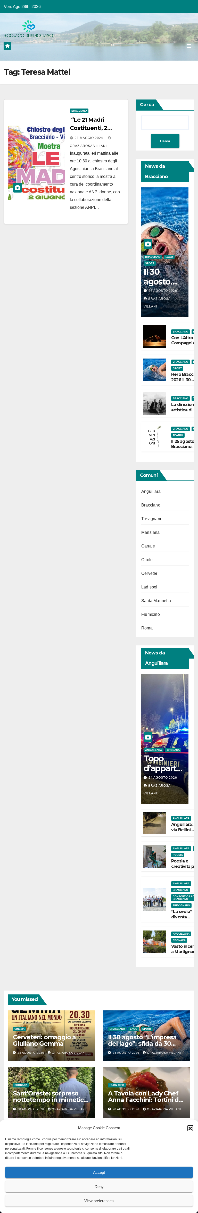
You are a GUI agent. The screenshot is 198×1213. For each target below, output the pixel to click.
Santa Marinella (156, 601)
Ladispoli (150, 587)
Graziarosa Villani (69, 1052)
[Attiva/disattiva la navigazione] (189, 45)
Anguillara (151, 491)
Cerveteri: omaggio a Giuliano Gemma (44, 1040)
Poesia (178, 854)
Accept (99, 1172)
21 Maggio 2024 (89, 138)
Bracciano (79, 110)
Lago (169, 256)
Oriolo (147, 560)
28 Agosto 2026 (162, 291)
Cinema (19, 1028)
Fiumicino (150, 614)
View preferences (99, 1201)
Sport (149, 263)
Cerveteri (150, 573)
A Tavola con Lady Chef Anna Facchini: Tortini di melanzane (144, 1100)
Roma (147, 628)
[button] (190, 1128)
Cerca (147, 104)
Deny (99, 1186)
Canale (148, 546)
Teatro (178, 435)
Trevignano (151, 519)
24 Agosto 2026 (162, 777)
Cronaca (173, 750)
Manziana (150, 532)
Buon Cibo (117, 1085)
